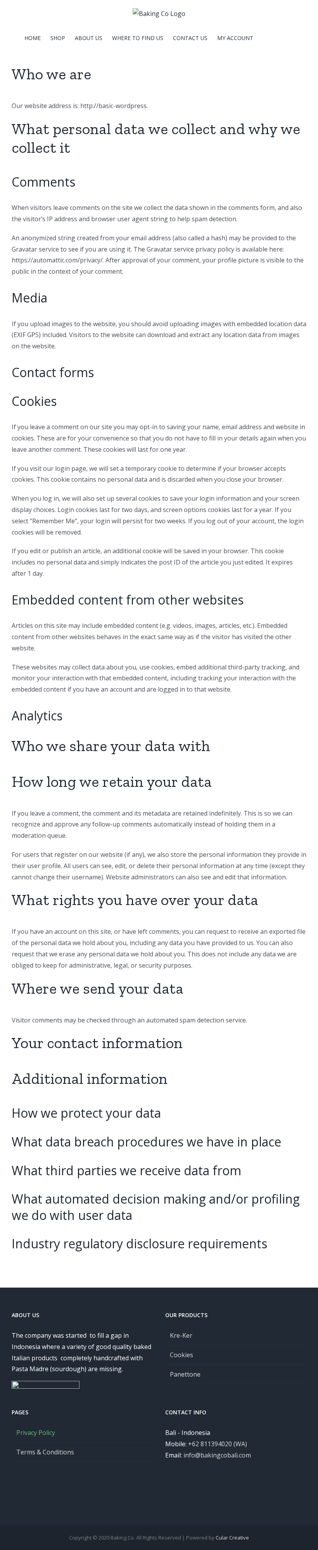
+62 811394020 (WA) (217, 1444)
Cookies (181, 1355)
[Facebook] (230, 1486)
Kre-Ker (181, 1335)
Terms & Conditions (45, 1452)
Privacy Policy (35, 1432)
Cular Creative (232, 1537)
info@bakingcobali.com (217, 1455)
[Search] (282, 38)
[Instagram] (241, 1486)
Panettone (185, 1374)
